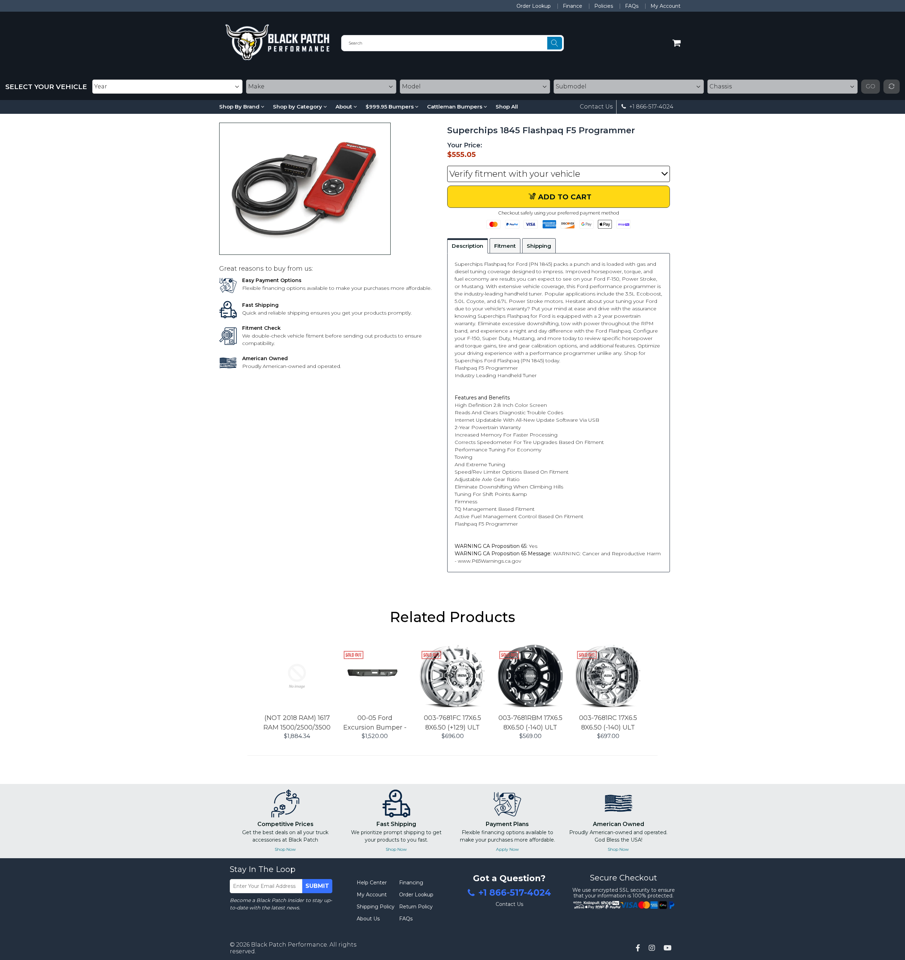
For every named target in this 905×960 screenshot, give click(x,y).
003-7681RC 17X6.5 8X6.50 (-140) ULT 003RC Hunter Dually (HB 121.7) (608, 723)
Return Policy (416, 906)
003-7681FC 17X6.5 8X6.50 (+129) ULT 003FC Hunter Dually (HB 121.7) (452, 723)
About (344, 106)
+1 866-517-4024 (650, 107)
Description (467, 245)
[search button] (554, 43)
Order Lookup (533, 6)
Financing (411, 882)
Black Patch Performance (289, 944)
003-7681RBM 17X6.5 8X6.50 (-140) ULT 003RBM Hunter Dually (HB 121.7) (530, 723)
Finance (572, 6)
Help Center (372, 882)
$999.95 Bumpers (390, 106)
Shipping (539, 245)
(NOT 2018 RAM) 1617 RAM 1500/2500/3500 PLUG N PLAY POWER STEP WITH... (297, 723)
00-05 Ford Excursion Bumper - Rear (375, 723)
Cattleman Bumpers (455, 106)
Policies (603, 6)
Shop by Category (298, 106)
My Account (665, 6)
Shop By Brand (240, 106)
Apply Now (507, 849)
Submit (317, 886)
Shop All (507, 106)
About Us (368, 918)
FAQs (631, 6)
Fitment (505, 245)
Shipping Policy (376, 906)
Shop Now (285, 849)
